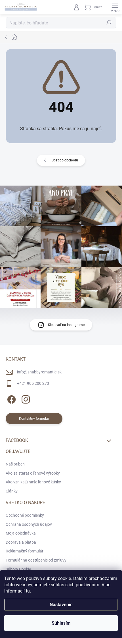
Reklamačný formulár (24, 551)
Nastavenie (61, 604)
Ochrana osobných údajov (29, 524)
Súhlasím (61, 623)
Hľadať (109, 23)
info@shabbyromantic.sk (39, 372)
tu (28, 591)
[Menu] (115, 7)
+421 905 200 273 (33, 383)
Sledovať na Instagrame (66, 325)
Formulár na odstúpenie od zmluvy (36, 560)
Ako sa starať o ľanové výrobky (33, 473)
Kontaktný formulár (34, 419)
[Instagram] (25, 399)
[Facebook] (11, 399)
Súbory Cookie (18, 569)
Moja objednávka (21, 533)
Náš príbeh (15, 464)
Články (12, 491)
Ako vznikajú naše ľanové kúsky (33, 482)
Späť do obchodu (65, 160)
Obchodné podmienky (25, 515)
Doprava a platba (21, 542)
